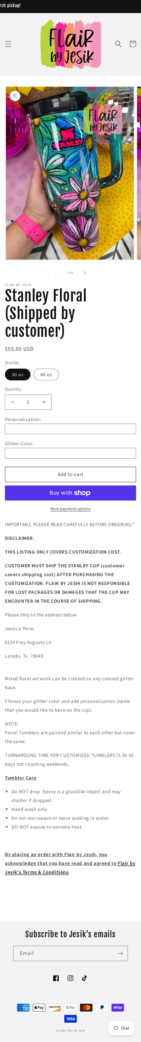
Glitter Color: (19, 443)
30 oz (18, 374)
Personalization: (23, 419)
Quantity (13, 389)
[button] (8, 44)
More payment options (70, 508)
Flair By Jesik (76, 1030)
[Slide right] (85, 272)
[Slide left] (56, 272)
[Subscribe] (120, 953)
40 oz (46, 374)
